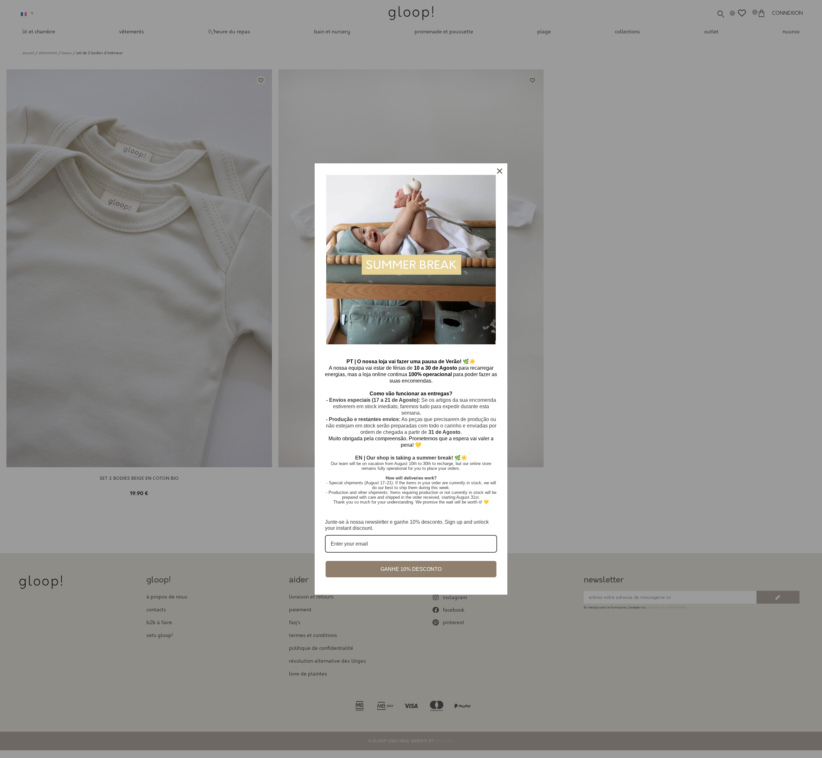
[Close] (499, 171)
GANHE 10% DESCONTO (411, 569)
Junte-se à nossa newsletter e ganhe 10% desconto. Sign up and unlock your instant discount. (407, 525)
